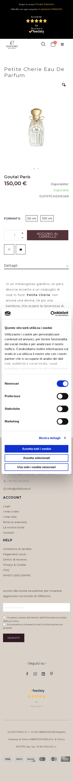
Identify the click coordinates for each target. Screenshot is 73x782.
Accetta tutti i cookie (36, 448)
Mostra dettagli (50, 438)
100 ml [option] (47, 218)
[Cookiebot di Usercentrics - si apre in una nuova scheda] (51, 313)
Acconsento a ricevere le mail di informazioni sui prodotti (33, 626)
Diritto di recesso (15, 559)
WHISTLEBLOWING (17, 575)
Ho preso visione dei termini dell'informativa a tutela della (35, 619)
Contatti (8, 532)
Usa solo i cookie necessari (36, 467)
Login (7, 506)
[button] (64, 88)
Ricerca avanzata (15, 522)
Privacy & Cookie (14, 564)
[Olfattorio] (12, 44)
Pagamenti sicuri (14, 554)
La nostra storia (13, 527)
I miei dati (10, 516)
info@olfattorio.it (19, 488)
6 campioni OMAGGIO (50, 9)
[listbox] (41, 218)
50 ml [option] (31, 218)
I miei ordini (11, 511)
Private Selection (44, 4)
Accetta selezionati (36, 458)
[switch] (62, 396)
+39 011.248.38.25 (18, 481)
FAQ (6, 570)
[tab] (36, 266)
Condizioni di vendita (17, 548)
